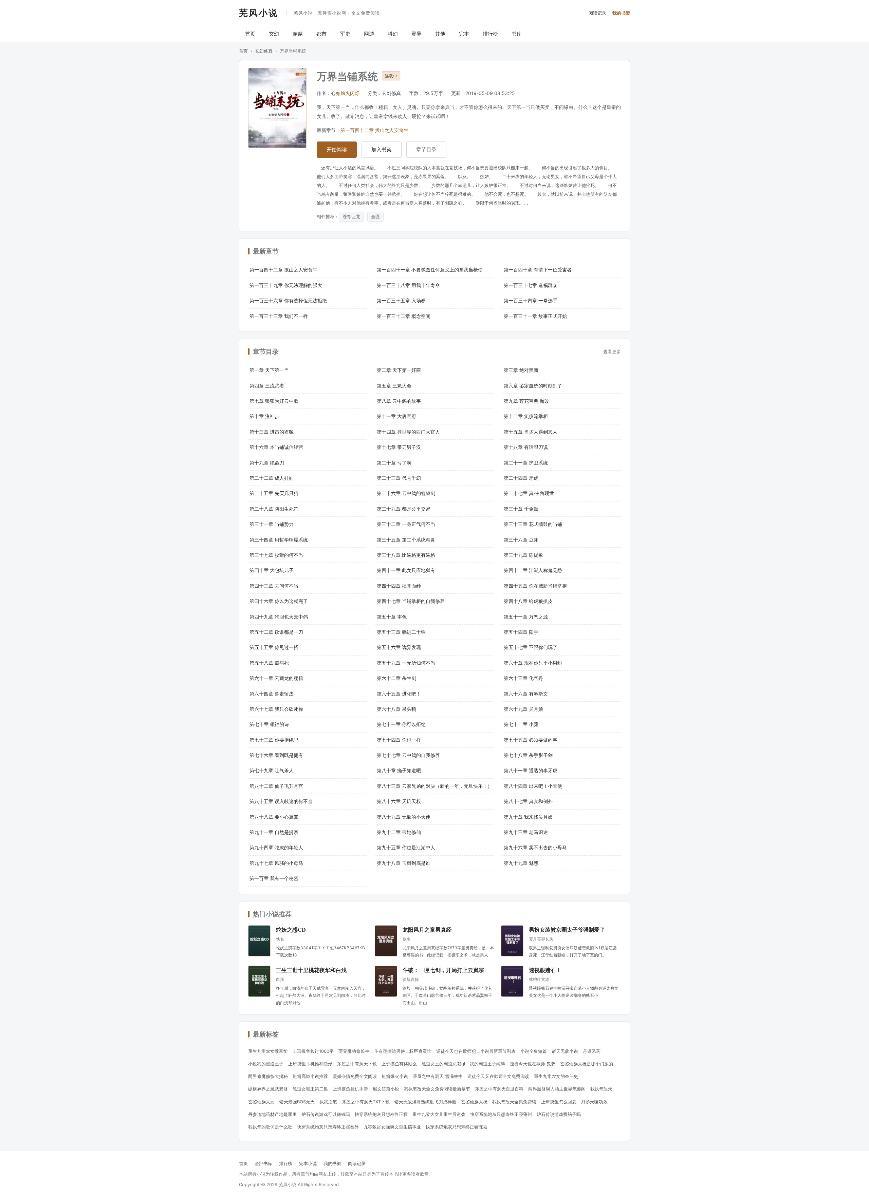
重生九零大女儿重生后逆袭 (438, 1114)
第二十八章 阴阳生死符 (273, 509)
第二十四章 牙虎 (521, 478)
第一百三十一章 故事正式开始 (535, 316)
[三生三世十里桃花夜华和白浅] (259, 981)
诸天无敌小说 (565, 1051)
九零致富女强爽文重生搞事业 (392, 1126)
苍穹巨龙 (351, 216)
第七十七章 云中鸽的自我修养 (408, 755)
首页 (250, 34)
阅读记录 (597, 13)
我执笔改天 (601, 1088)
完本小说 (308, 1163)
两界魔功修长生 (353, 1051)
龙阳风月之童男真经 (427, 929)
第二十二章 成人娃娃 (271, 478)
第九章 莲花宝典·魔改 (526, 401)
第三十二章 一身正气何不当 (406, 524)
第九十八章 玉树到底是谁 (403, 863)
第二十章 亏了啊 (394, 463)
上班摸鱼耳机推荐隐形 (310, 1063)
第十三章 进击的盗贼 (271, 432)
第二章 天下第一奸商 (399, 370)
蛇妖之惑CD (291, 929)
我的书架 (621, 13)
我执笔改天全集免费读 (514, 1101)
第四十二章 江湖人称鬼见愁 (533, 570)
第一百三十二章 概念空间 (403, 316)
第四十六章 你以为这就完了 (278, 601)
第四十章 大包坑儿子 (271, 570)
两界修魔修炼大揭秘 (268, 1076)
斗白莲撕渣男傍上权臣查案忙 (402, 1051)
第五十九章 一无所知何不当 (406, 663)
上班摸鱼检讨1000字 (313, 1051)
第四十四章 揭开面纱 (399, 586)
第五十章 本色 (392, 617)
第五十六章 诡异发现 (399, 647)
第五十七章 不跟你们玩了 (530, 647)
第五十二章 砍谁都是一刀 (276, 632)
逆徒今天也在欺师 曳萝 (532, 1063)
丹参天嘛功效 (594, 1101)
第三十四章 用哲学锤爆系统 (278, 540)
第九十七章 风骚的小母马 (276, 863)
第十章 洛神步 (264, 416)
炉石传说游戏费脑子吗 (559, 1114)
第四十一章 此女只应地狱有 (406, 570)
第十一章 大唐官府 (396, 416)
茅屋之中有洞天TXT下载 (366, 1101)
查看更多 (612, 351)
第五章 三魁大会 (394, 385)
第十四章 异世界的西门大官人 (408, 432)
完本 (464, 34)
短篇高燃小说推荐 (310, 1076)
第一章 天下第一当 (269, 370)
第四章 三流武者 (266, 385)
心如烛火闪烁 (345, 93)
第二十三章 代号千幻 (399, 478)
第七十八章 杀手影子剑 (528, 755)
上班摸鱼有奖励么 (399, 1063)
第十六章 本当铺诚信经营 (276, 447)
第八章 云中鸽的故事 (399, 401)
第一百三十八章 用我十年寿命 (408, 285)
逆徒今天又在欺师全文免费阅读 (498, 1076)
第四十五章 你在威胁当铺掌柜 (535, 586)
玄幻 (274, 34)
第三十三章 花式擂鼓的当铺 (533, 524)
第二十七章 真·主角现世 (529, 493)
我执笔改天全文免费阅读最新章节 (437, 1088)
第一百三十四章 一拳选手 (530, 300)
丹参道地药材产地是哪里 (272, 1114)
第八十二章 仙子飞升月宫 (276, 786)
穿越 (298, 34)
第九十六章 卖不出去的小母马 (535, 847)
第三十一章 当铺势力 (271, 524)
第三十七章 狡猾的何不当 (276, 555)
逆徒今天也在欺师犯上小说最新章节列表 (476, 1051)
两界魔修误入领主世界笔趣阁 (557, 1088)
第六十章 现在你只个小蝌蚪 (533, 663)
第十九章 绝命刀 (266, 463)
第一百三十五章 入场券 (401, 300)
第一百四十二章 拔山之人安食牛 (374, 130)
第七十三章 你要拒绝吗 (273, 740)
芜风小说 (258, 12)
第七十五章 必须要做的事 (530, 740)
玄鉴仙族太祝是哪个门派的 (586, 1063)
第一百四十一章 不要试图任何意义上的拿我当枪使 (430, 269)
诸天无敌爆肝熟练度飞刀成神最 (425, 1101)
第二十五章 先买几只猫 (273, 493)
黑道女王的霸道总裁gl (443, 1063)
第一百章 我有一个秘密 (273, 878)
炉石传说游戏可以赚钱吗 (325, 1114)
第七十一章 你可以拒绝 (401, 724)
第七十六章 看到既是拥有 (276, 755)
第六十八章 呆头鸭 (396, 709)
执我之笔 (328, 1101)
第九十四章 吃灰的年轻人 (276, 847)
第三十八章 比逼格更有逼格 (406, 555)
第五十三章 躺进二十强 (401, 632)
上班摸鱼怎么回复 (558, 1101)
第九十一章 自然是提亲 (273, 832)
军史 (345, 34)
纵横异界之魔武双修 (268, 1088)
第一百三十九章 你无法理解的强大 (285, 285)
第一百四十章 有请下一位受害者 (538, 269)
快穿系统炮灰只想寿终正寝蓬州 (501, 1114)
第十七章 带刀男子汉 (399, 447)
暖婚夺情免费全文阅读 (355, 1076)
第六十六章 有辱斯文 (526, 694)
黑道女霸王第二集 (310, 1088)
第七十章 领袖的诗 (269, 724)
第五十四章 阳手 (521, 632)
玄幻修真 (264, 51)
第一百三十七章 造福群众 (530, 285)
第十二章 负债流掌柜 (526, 416)
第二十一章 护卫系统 (526, 463)
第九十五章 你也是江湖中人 (406, 847)
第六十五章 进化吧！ (399, 694)
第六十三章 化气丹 (523, 678)
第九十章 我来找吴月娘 (528, 817)
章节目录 (426, 149)
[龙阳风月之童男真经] (386, 940)
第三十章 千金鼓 (521, 509)
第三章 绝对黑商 (521, 370)
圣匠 (375, 216)
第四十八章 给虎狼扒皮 (528, 601)
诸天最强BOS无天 (297, 1101)
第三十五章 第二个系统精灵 (406, 540)
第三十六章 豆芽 (521, 540)
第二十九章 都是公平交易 (403, 509)
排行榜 (490, 34)
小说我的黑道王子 (265, 1063)
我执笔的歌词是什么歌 (270, 1126)
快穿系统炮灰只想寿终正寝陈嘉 (456, 1126)
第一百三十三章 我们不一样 (278, 316)
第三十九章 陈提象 (523, 555)
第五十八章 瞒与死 (269, 663)
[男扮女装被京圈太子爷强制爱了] (512, 940)
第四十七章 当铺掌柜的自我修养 (411, 601)
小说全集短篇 (533, 1051)
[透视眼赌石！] (512, 981)
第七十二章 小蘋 (521, 724)
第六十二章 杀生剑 (396, 678)
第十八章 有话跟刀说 (526, 447)
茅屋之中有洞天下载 (357, 1063)
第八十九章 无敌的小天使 (403, 817)
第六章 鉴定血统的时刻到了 (533, 385)
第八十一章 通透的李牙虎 (530, 770)
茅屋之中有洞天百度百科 (499, 1088)
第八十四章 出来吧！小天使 (533, 786)
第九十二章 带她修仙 (399, 832)
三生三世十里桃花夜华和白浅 (311, 970)
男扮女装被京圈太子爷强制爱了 (567, 929)
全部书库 (263, 1163)
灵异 (416, 34)
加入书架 (381, 149)
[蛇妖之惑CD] (259, 940)
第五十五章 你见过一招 (273, 647)
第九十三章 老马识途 (526, 832)
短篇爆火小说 (395, 1076)
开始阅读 (337, 149)
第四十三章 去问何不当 (273, 586)
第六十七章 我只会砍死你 (276, 709)
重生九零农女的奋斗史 (556, 1076)
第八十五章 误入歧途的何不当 (281, 801)
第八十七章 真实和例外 (528, 801)
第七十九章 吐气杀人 (271, 770)
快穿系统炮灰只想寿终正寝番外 (328, 1126)
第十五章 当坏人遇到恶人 (530, 432)
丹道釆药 (591, 1051)
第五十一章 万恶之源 (526, 617)
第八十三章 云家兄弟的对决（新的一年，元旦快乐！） (434, 786)
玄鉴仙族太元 (261, 1101)
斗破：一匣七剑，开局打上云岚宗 (443, 970)
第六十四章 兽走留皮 (271, 694)
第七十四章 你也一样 (399, 740)
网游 (369, 34)
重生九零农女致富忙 (268, 1051)
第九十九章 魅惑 (521, 863)
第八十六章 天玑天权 (399, 801)
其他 (440, 34)
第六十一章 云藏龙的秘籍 (276, 678)
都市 (321, 34)
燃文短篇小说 (386, 1088)
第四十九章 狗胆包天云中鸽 (278, 617)
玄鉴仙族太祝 (474, 1101)
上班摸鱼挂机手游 (350, 1088)
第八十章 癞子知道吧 (399, 770)
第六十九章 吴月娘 (523, 709)
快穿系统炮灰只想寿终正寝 (381, 1114)
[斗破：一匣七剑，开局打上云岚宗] (386, 981)
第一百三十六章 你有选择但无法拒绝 (288, 300)
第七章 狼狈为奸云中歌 (273, 401)
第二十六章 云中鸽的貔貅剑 (406, 493)
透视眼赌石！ (545, 970)
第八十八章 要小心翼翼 (273, 817)
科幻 (393, 34)
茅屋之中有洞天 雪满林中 (438, 1076)
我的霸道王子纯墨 (487, 1063)
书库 (517, 34)
